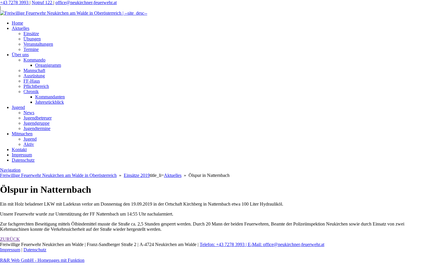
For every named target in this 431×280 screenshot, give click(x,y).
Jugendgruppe (36, 123)
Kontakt (19, 149)
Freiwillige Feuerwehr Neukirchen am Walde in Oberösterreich (58, 175)
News (28, 112)
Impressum (22, 154)
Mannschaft (34, 70)
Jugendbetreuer (37, 117)
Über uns (20, 54)
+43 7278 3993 (15, 2)
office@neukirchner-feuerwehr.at (86, 2)
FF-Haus (31, 80)
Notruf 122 (42, 2)
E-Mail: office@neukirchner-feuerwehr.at (286, 244)
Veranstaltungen (38, 44)
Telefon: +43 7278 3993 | (224, 244)
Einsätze (31, 33)
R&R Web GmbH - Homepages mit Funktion (42, 260)
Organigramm (48, 65)
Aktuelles (20, 28)
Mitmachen (22, 133)
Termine (31, 49)
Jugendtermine (36, 128)
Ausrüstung (34, 75)
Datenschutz (23, 160)
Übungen (32, 38)
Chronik (31, 91)
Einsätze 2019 (137, 175)
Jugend (18, 107)
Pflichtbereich (36, 86)
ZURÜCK (10, 239)
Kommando (34, 59)
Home (17, 23)
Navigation (10, 170)
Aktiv (28, 144)
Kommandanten (50, 96)
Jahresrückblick (49, 102)
